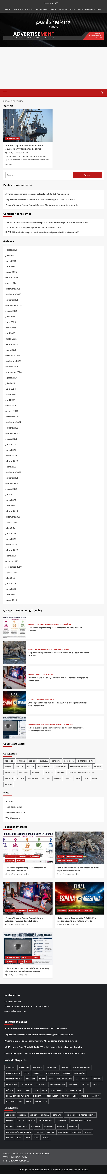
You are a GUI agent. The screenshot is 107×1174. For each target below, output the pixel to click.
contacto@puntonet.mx (15, 1011)
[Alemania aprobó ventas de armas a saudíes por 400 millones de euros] (28, 125)
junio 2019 (10, 583)
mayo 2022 (10, 450)
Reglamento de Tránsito (17, 1096)
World (8, 784)
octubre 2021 (11, 478)
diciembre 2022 (12, 416)
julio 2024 (10, 383)
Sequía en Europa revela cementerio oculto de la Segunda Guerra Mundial (40, 199)
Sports (57, 778)
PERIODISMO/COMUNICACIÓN (81, 773)
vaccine (84, 1096)
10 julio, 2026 (18, 975)
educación (79, 1073)
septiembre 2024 (13, 372)
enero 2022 (10, 466)
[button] (6, 92)
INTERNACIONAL (13, 138)
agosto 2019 (11, 572)
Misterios (73, 1084)
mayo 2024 (10, 394)
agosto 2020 (11, 522)
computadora (13, 1073)
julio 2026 (10, 255)
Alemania (10, 1067)
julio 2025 (10, 316)
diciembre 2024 (12, 355)
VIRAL (72, 9)
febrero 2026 (11, 277)
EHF (9, 153)
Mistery (85, 1084)
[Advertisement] (53, 68)
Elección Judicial (14, 1079)
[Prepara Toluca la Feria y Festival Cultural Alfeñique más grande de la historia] (14, 677)
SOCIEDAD (46, 778)
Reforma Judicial (74, 1090)
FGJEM (42, 1079)
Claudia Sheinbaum (81, 1067)
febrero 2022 (11, 461)
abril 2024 (10, 400)
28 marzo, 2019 (19, 153)
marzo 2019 (11, 600)
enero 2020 (10, 555)
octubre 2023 (11, 411)
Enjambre (30, 1079)
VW (20, 1102)
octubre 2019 (11, 561)
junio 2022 (10, 444)
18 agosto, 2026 (19, 874)
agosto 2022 (11, 439)
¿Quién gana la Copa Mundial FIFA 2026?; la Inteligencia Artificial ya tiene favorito (76, 919)
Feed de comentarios (15, 812)
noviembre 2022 (13, 422)
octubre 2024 (11, 366)
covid (26, 1073)
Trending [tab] (36, 611)
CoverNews (67, 1169)
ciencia (64, 1067)
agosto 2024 (11, 377)
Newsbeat (36, 773)
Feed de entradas (13, 807)
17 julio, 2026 (69, 924)
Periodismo (56, 1090)
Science (52, 724)
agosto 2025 (11, 311)
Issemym (85, 1079)
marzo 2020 (11, 544)
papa (44, 1090)
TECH (53, 9)
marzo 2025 (11, 338)
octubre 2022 (11, 427)
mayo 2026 (10, 261)
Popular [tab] (22, 611)
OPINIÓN (61, 773)
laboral (97, 1079)
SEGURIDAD (60, 724)
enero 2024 (10, 405)
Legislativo (11, 1084)
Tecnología (52, 1096)
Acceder (9, 801)
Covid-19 (37, 1073)
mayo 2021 (10, 500)
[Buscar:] (39, 175)
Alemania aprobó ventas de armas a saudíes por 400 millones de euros (24, 147)
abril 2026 (10, 266)
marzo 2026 (11, 272)
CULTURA (44, 761)
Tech (86, 778)
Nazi (19, 1090)
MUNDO (63, 9)
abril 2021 (10, 505)
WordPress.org (12, 818)
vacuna (95, 1096)
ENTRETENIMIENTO (42, 649)
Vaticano (10, 1102)
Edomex (66, 1073)
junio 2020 (10, 533)
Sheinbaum (38, 1096)
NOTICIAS (18, 9)
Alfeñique (24, 1067)
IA (77, 1079)
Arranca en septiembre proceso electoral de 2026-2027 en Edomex (37, 194)
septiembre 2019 (13, 567)
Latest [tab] (9, 611)
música (9, 1090)
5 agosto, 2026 (19, 924)
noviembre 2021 (13, 472)
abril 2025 (10, 333)
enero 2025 (10, 350)
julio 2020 (10, 528)
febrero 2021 (11, 511)
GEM (51, 1079)
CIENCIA (29, 9)
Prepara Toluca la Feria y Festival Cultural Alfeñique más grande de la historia (41, 205)
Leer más (8, 164)
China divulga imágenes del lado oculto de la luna (38, 227)
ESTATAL (8, 767)
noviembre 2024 (13, 361)
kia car (8, 227)
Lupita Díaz (41, 1084)
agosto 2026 (11, 249)
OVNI (36, 1090)
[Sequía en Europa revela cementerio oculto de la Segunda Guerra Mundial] (14, 652)
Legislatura (26, 1084)
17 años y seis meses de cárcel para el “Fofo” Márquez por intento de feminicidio (50, 222)
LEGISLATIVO (41, 624)
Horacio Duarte (64, 1079)
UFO (75, 1096)
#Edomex (31, 624)
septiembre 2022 (13, 433)
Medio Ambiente (57, 1084)
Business (21, 761)
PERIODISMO (42, 9)
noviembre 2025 (13, 294)
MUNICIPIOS (51, 624)
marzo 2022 (11, 455)
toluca (65, 1096)
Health (30, 767)
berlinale (37, 1067)
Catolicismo (51, 1067)
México (96, 1084)
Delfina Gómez (52, 1073)
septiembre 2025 (13, 305)
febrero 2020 (11, 550)
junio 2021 (10, 494)
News (27, 1090)
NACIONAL (23, 773)
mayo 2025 (10, 327)
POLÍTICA (67, 624)
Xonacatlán (41, 1102)
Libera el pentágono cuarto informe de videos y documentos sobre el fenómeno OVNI (27, 970)
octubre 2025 (11, 300)
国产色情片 (10, 232)
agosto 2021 (11, 489)
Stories (68, 778)
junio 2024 (10, 389)
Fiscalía (19, 767)
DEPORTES (32, 699)
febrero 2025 (11, 344)
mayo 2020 (10, 539)
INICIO (8, 9)
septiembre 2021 (13, 483)
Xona (28, 1102)
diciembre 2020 (12, 516)
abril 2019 (10, 594)
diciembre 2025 (12, 288)
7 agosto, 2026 (70, 874)
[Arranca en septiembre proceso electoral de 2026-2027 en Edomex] (14, 627)
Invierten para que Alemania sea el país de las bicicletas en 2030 (49, 232)
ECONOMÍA (69, 761)
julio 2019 (10, 578)
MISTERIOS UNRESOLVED (89, 9)
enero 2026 (10, 283)
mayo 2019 (10, 589)
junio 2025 (10, 322)
